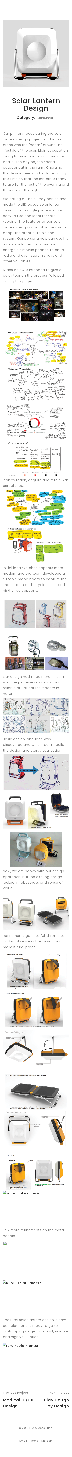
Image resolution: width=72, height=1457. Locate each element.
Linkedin (47, 1441)
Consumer (45, 118)
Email (23, 1441)
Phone (34, 1441)
